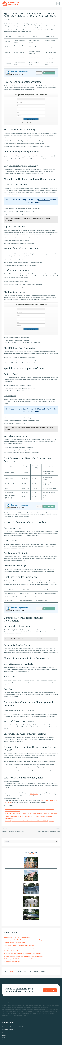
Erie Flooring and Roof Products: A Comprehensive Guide (19, 959)
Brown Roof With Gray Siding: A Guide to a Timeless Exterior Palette (22, 953)
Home (4, 1033)
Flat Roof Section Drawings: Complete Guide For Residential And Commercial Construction (31, 814)
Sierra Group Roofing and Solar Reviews (14, 951)
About (4, 1035)
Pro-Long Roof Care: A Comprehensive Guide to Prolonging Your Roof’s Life (24, 948)
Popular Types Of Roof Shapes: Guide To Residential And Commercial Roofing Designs (29, 821)
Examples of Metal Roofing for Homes (14, 942)
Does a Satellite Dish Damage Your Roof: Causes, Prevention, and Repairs (23, 956)
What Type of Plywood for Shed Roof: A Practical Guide (19, 945)
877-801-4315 (44, 200)
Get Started (50, 990)
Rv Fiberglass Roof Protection (12, 962)
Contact (4, 1040)
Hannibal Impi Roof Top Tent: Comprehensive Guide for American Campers (24, 940)
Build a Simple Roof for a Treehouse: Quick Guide (17, 937)
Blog (3, 1037)
